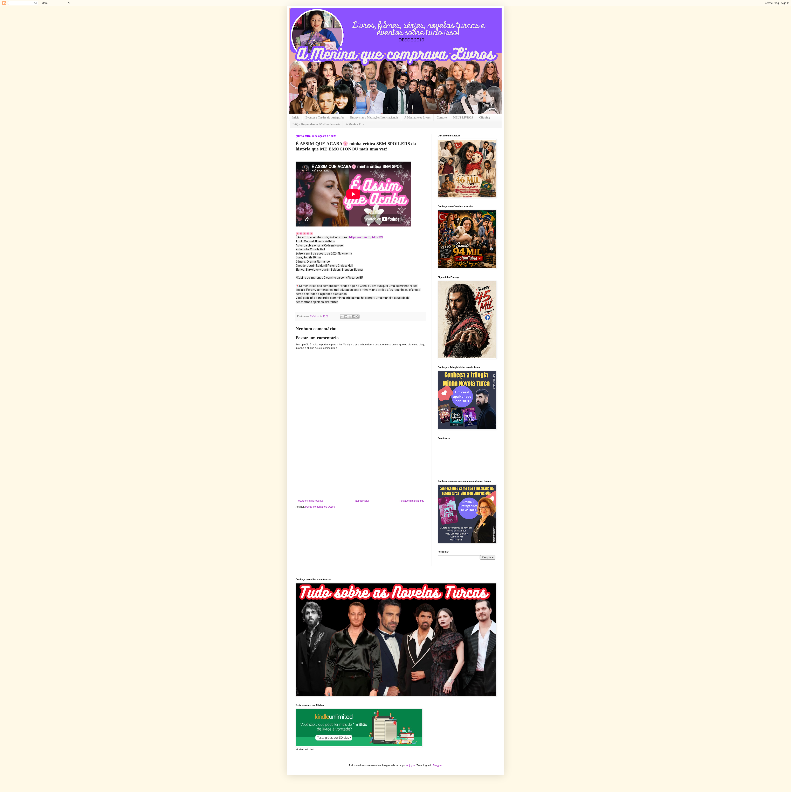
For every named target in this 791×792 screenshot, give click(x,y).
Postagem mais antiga (411, 500)
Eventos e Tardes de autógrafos (324, 117)
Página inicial (361, 500)
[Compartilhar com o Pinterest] (358, 316)
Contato (442, 117)
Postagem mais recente (310, 500)
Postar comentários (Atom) (320, 506)
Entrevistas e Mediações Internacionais (374, 117)
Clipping (484, 117)
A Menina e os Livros (417, 117)
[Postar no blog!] (346, 316)
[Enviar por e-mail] (342, 316)
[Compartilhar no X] (350, 316)
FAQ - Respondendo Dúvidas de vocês (316, 124)
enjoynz (410, 765)
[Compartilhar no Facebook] (354, 316)
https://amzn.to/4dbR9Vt (366, 237)
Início (295, 117)
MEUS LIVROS (463, 117)
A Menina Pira (355, 124)
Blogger (437, 765)
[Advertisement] (360, 468)
